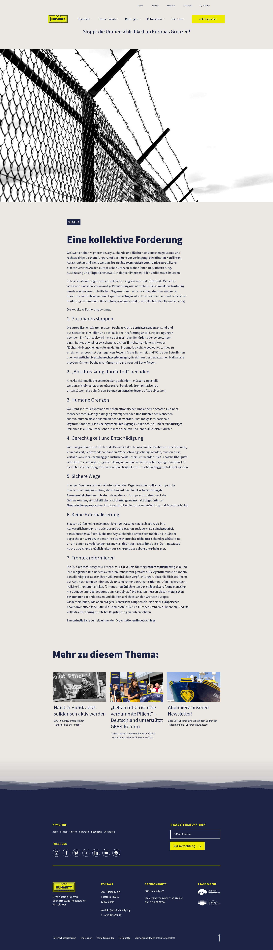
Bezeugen (131, 19)
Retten (73, 831)
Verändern (109, 831)
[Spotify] (116, 853)
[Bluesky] (76, 853)
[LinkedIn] (96, 853)
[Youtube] (106, 853)
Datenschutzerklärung (64, 938)
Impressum (86, 938)
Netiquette (124, 938)
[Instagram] (56, 853)
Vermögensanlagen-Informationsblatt (155, 938)
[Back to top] (219, 937)
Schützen (84, 831)
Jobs (55, 831)
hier (152, 620)
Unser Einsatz (107, 19)
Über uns (176, 19)
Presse (155, 5)
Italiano (188, 5)
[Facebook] (66, 853)
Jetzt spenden (208, 19)
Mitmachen (154, 19)
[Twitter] (86, 853)
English (171, 5)
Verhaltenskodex (105, 938)
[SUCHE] (201, 5)
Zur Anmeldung (184, 846)
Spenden (84, 19)
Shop (140, 5)
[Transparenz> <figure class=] (209, 902)
